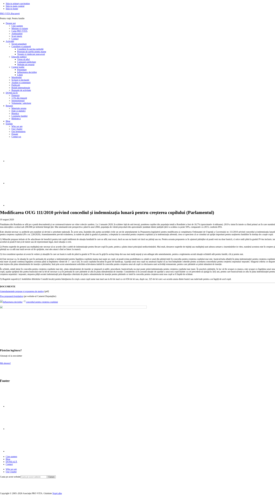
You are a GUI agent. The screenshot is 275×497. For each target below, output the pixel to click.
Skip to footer (12, 8)
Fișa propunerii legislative (11, 296)
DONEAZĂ (11, 461)
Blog (8, 459)
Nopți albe (57, 493)
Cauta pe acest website (10, 477)
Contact (9, 464)
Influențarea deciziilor (12, 302)
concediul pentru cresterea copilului (42, 302)
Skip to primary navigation (18, 3)
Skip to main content (15, 6)
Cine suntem (11, 456)
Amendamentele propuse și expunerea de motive (22, 291)
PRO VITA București (10, 13)
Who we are (11, 469)
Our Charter (11, 472)
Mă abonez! (5, 363)
